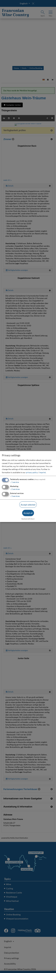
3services (15, 496)
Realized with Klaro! (28, 519)
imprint (42, 472)
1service (14, 482)
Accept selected (28, 504)
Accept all (28, 513)
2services (15, 489)
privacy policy (32, 472)
